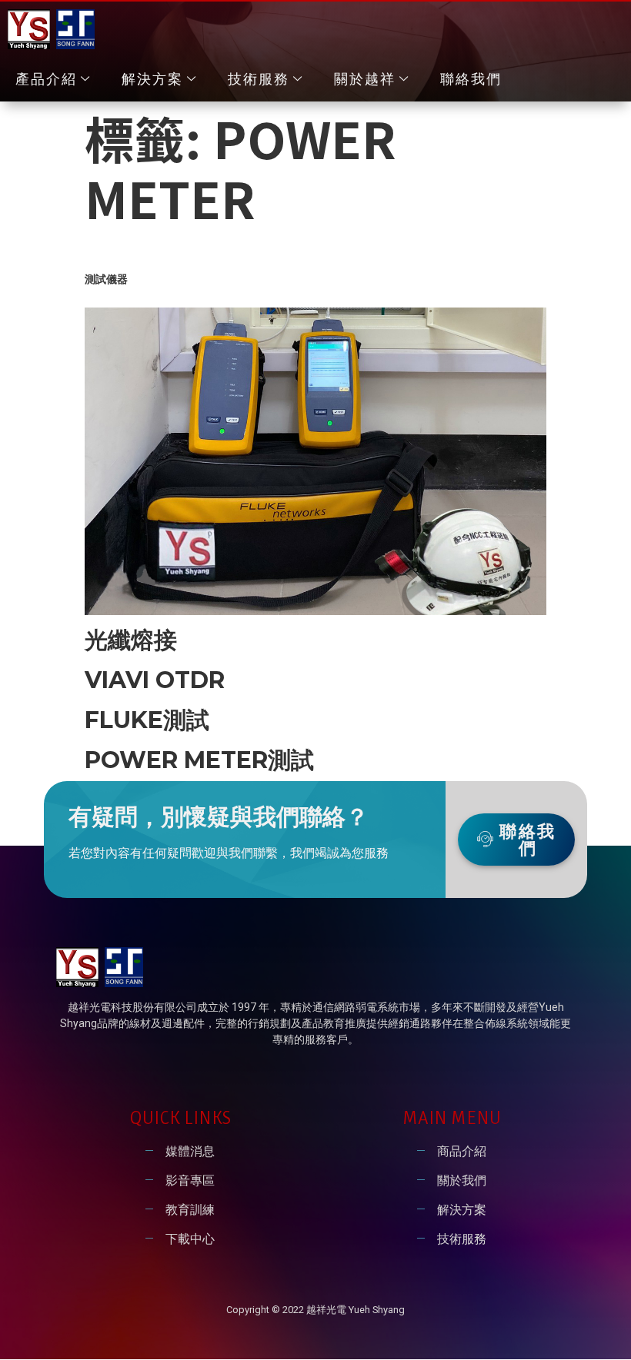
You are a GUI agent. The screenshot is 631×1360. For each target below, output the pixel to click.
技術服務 (258, 79)
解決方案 (152, 79)
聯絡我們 (471, 79)
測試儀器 (106, 279)
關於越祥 (365, 79)
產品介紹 (46, 79)
